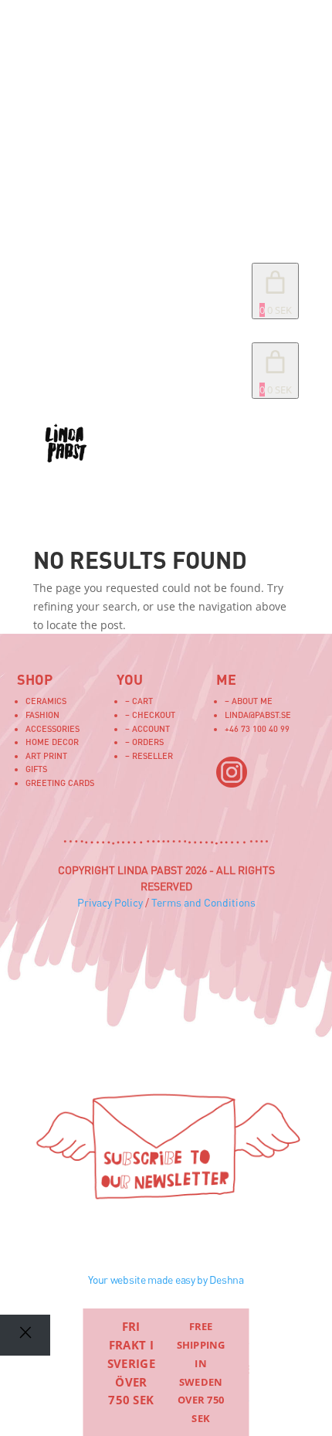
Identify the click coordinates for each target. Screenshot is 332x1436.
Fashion (42, 714)
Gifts (36, 769)
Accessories (52, 728)
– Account (147, 728)
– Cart (139, 701)
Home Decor (52, 742)
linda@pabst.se (258, 714)
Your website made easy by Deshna (165, 1279)
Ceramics (45, 701)
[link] (275, 370)
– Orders (144, 742)
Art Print (46, 755)
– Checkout (150, 714)
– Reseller (149, 755)
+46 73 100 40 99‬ (257, 728)
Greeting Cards (59, 783)
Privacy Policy (110, 902)
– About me (249, 701)
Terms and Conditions (203, 902)
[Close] (25, 1335)
